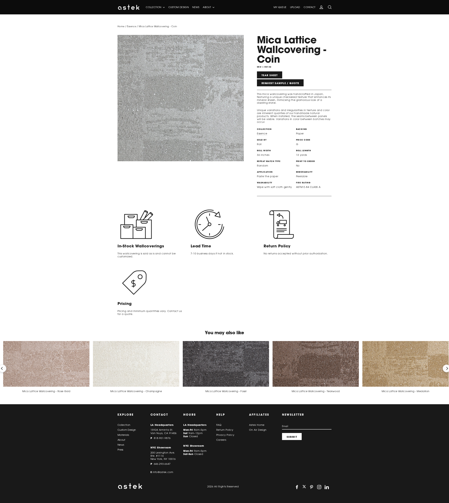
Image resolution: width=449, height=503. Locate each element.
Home (121, 26)
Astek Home (256, 425)
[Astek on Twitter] (304, 487)
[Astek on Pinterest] (311, 487)
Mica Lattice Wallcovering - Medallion (406, 391)
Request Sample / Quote (280, 83)
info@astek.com (163, 472)
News (195, 7)
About (207, 7)
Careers (221, 440)
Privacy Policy (225, 435)
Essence (131, 26)
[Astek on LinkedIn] (327, 487)
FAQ (219, 425)
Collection (154, 7)
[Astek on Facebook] (297, 487)
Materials (123, 435)
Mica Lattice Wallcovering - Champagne (136, 391)
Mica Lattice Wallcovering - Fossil (226, 391)
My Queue (280, 7)
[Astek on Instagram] (319, 487)
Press (120, 449)
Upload (295, 7)
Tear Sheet (270, 75)
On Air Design (258, 430)
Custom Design (178, 7)
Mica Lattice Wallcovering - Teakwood (316, 391)
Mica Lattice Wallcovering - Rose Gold (46, 391)
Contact (309, 7)
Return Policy (224, 430)
